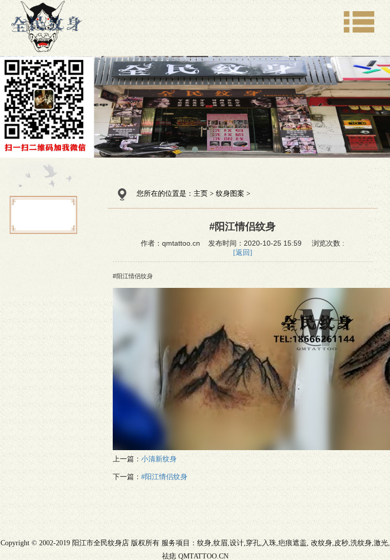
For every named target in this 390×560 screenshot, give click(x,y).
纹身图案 (230, 193)
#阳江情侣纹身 (164, 477)
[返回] (242, 252)
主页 (200, 193)
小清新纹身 (159, 459)
